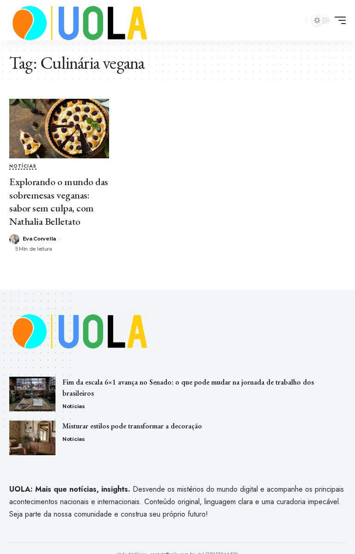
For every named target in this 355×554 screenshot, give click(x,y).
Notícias (23, 166)
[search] (298, 20)
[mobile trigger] (338, 20)
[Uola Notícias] (78, 20)
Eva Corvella (39, 238)
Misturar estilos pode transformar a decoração (132, 426)
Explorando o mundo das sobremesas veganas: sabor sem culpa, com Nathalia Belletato (58, 201)
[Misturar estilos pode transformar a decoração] (32, 438)
